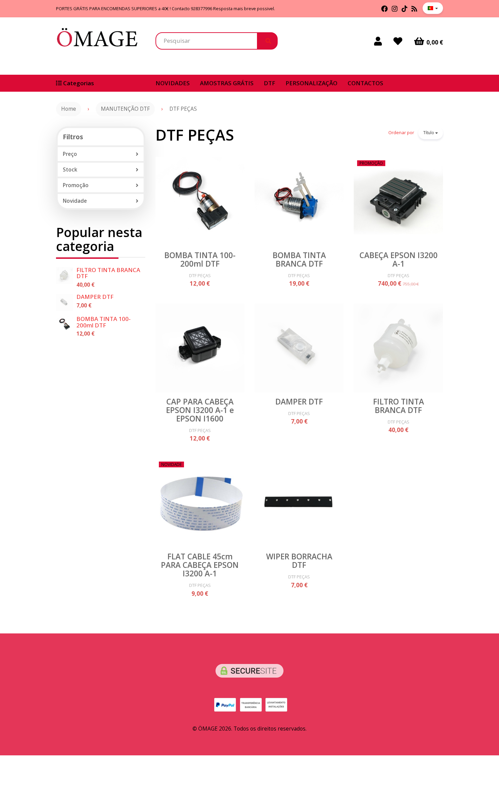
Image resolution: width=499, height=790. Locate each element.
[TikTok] (404, 8)
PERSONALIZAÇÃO (311, 83)
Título (429, 133)
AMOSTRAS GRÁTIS (227, 83)
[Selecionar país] (433, 8)
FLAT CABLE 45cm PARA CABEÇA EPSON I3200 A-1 (200, 565)
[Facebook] (384, 8)
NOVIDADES (172, 83)
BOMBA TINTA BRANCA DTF (299, 259)
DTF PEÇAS (194, 134)
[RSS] (414, 8)
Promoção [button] (76, 185)
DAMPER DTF (94, 297)
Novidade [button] (75, 200)
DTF (269, 83)
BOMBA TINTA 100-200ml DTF (103, 322)
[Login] (378, 41)
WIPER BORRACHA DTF (299, 560)
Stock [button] (70, 169)
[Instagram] (395, 8)
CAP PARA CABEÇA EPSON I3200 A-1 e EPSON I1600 (200, 410)
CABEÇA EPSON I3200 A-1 (398, 259)
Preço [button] (70, 154)
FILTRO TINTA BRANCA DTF (108, 273)
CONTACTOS (365, 83)
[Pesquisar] (267, 40)
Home (68, 108)
